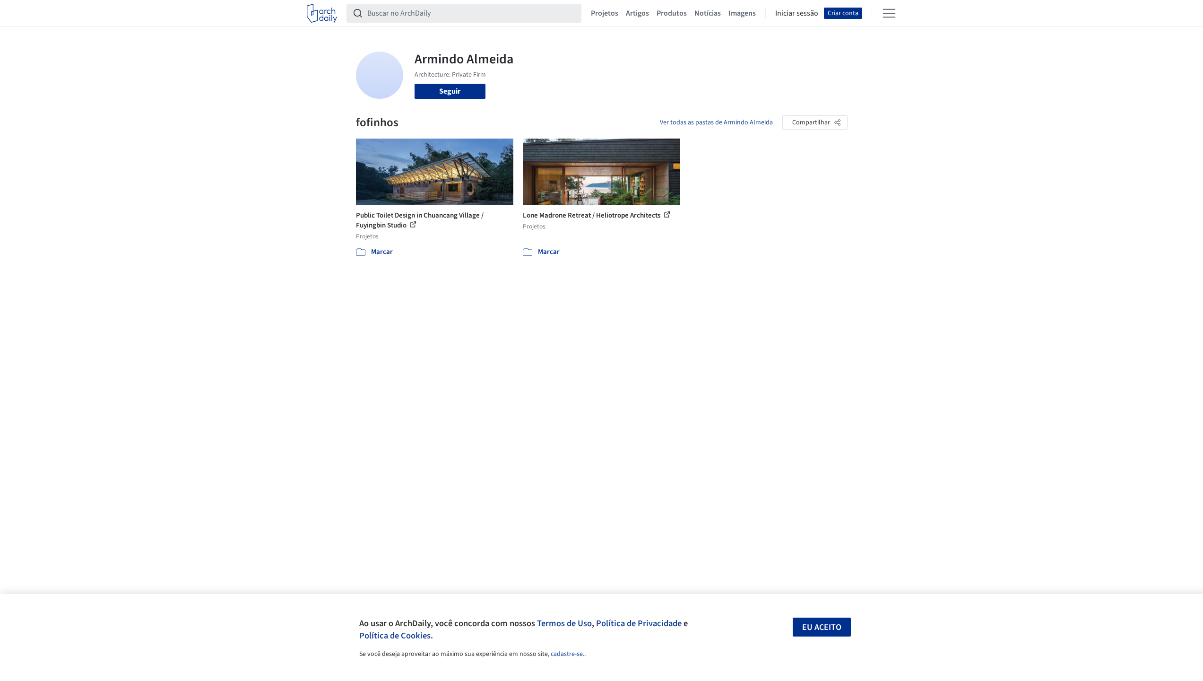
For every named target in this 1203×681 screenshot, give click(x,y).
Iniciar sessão (796, 13)
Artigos (637, 13)
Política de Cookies (395, 635)
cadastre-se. (567, 654)
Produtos (672, 13)
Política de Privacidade (639, 623)
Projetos (604, 13)
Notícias (707, 13)
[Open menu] (889, 13)
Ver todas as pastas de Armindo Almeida (716, 122)
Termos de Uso (564, 623)
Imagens (742, 13)
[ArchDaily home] (322, 13)
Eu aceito (821, 627)
